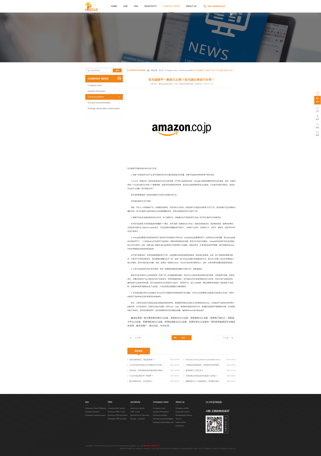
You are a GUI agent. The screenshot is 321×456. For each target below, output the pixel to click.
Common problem (96, 97)
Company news (171, 6)
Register (214, 14)
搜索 (117, 70)
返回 (183, 338)
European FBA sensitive (117, 419)
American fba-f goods (116, 408)
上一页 (137, 338)
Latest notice (181, 422)
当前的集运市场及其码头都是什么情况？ (201, 376)
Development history (184, 415)
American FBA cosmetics (118, 415)
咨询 (317, 102)
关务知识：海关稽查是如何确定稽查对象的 (146, 370)
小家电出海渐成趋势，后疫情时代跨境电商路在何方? (204, 365)
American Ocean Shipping (95, 408)
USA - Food (135, 412)
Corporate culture (182, 412)
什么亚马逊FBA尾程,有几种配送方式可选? (145, 365)
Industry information (96, 91)
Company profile (182, 408)
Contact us (180, 426)
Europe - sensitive (137, 419)
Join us (178, 419)
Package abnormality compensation (104, 108)
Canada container (92, 412)
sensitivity (150, 6)
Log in (205, 14)
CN (234, 14)
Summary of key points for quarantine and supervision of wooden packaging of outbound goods (204, 360)
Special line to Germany (139, 415)
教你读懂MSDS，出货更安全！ (141, 381)
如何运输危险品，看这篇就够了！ (142, 360)
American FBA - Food (116, 412)
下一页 (225, 338)
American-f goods (137, 408)
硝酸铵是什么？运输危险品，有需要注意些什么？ (204, 381)
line (125, 6)
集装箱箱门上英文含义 (194, 370)
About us (191, 6)
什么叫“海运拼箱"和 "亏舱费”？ (141, 376)
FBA (136, 6)
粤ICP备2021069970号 (151, 446)
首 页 (161, 70)
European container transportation (98, 415)
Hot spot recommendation (99, 103)
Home (114, 6)
